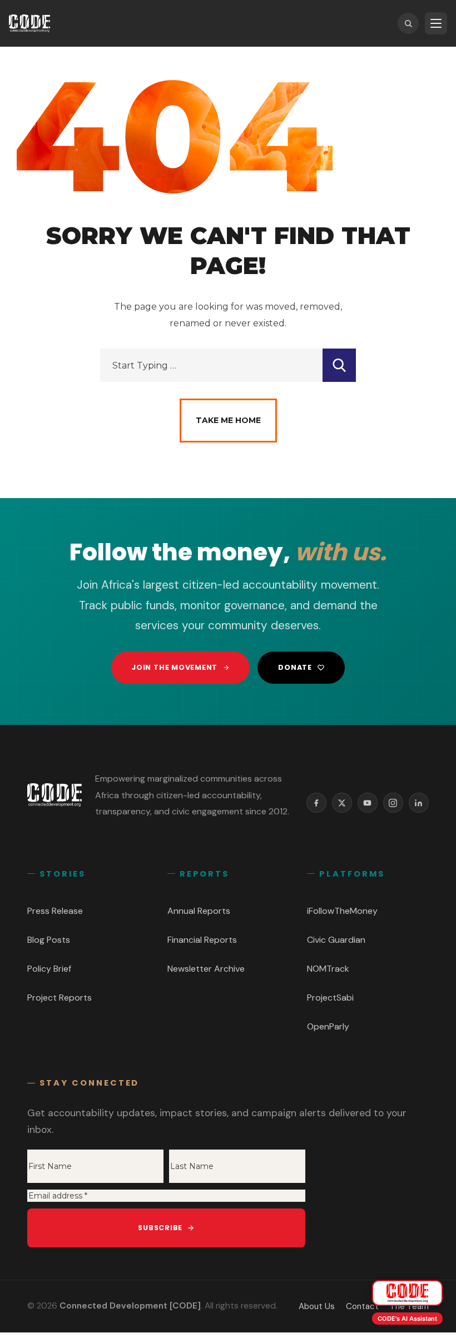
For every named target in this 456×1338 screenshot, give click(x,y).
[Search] (408, 23)
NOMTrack (328, 968)
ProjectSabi (330, 997)
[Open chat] (407, 1293)
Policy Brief (49, 968)
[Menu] (436, 23)
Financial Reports (202, 940)
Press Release (55, 911)
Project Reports (59, 997)
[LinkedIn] (419, 803)
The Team (409, 1306)
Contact (362, 1306)
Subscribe (160, 1227)
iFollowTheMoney (342, 911)
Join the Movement (174, 667)
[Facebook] (316, 803)
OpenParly (328, 1026)
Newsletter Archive (206, 968)
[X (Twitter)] (342, 803)
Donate (295, 667)
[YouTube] (368, 803)
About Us (317, 1306)
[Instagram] (393, 803)
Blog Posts (48, 940)
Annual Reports (198, 911)
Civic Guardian (336, 940)
